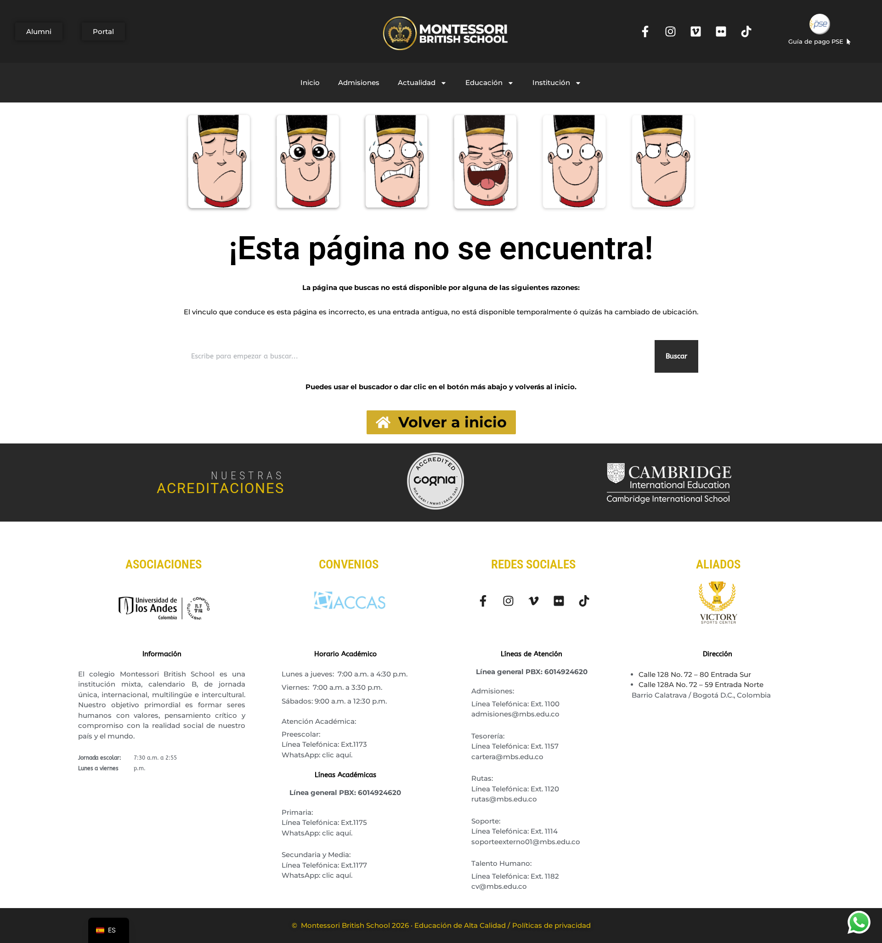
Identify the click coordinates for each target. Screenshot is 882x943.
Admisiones (358, 82)
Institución (551, 82)
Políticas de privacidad (551, 925)
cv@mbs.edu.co (499, 886)
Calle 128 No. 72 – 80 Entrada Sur (695, 674)
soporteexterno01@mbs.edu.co (525, 841)
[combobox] (417, 356)
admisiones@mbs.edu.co (515, 714)
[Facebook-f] (644, 31)
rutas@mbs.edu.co (504, 799)
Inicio (310, 82)
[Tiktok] (746, 31)
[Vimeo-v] (533, 600)
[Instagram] (670, 31)
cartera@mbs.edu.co (507, 756)
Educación (484, 82)
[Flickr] (720, 31)
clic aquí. (337, 754)
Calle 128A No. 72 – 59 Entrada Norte (701, 684)
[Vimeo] (695, 31)
